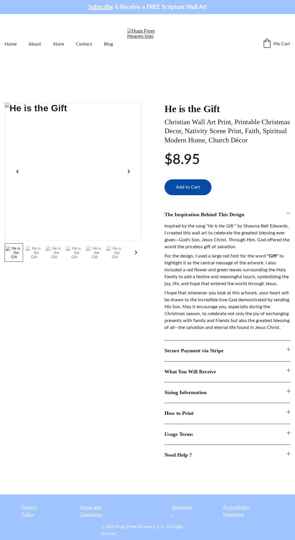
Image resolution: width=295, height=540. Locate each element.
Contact (84, 44)
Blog (108, 44)
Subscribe (100, 7)
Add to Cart (188, 187)
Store (58, 44)
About (35, 44)
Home (11, 44)
